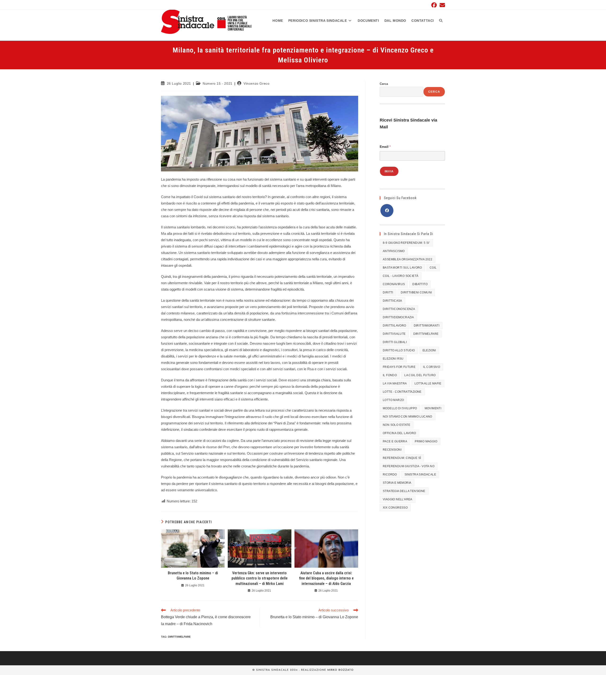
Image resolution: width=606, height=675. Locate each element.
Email (385, 146)
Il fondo (390, 375)
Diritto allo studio (399, 350)
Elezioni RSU (393, 358)
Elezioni (429, 350)
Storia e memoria (397, 482)
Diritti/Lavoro (394, 325)
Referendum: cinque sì (402, 458)
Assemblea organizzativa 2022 (407, 259)
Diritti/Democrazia (398, 317)
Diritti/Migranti (426, 325)
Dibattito (420, 284)
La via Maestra (395, 383)
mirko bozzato (340, 670)
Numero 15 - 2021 (217, 83)
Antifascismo (394, 251)
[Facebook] (386, 210)
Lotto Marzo (393, 400)
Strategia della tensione (404, 491)
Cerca (384, 84)
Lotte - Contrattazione (402, 391)
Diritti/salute (394, 333)
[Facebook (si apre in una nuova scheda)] (434, 5)
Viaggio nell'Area (397, 499)
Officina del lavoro (399, 433)
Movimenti (433, 408)
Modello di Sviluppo (400, 408)
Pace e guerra (395, 441)
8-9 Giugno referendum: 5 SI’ (406, 242)
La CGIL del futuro (420, 375)
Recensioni (392, 449)
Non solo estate (396, 425)
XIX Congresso (395, 507)
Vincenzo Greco (256, 83)
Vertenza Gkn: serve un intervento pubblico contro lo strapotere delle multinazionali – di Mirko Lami (260, 578)
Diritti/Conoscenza (399, 309)
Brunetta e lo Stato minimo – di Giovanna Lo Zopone (193, 575)
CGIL (433, 267)
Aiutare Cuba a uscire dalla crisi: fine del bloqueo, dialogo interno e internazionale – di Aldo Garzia (326, 578)
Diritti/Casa (392, 300)
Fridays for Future (399, 367)
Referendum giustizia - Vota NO (408, 466)
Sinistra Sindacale (420, 474)
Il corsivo (431, 367)
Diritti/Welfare (179, 636)
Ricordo (390, 474)
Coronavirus (394, 284)
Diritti (388, 292)
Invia (389, 171)
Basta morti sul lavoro (402, 267)
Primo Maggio (426, 441)
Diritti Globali (395, 342)
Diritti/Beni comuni (416, 292)
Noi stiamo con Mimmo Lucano (407, 416)
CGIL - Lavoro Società (400, 276)
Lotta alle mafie (427, 383)
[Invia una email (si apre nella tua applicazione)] (441, 5)
